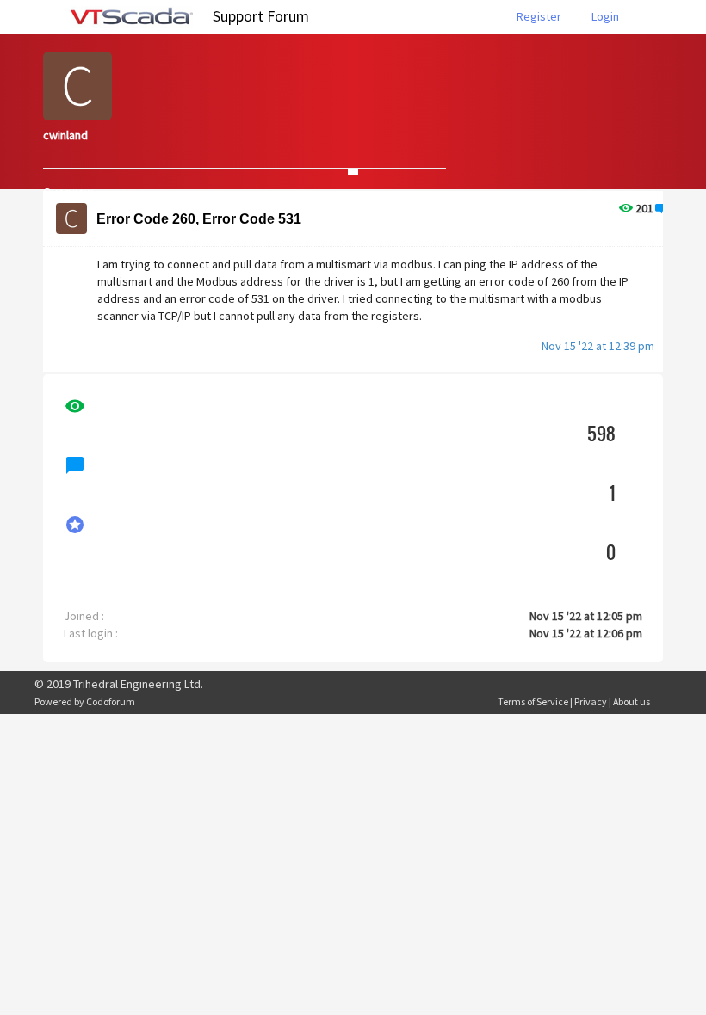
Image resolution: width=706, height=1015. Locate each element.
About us (631, 701)
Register (539, 16)
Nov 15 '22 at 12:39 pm (598, 346)
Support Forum (261, 16)
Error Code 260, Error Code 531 (198, 219)
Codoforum (110, 701)
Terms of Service (533, 701)
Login (605, 16)
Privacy (590, 701)
